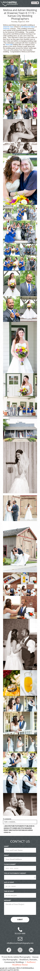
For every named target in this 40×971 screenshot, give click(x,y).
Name (6, 846)
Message (7, 900)
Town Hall (9, 44)
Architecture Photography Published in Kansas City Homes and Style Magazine (19, 827)
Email (6, 855)
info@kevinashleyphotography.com (20, 943)
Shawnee (6, 28)
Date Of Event (9, 882)
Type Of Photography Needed (14, 873)
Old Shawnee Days (28, 27)
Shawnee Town (8, 27)
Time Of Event (9, 891)
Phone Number (9, 864)
